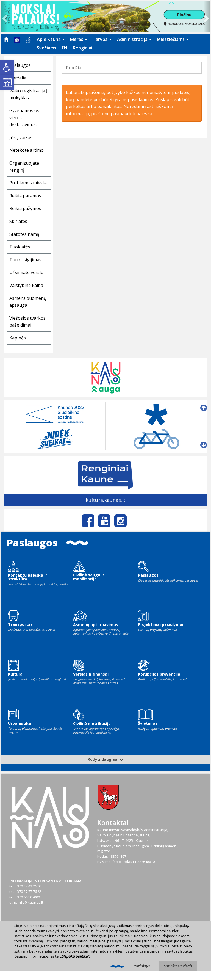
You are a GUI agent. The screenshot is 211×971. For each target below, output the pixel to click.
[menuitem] (6, 39)
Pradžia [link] (73, 68)
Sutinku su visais (178, 966)
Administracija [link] (133, 39)
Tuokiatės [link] (19, 247)
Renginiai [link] (82, 48)
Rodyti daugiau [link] (103, 759)
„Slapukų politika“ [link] (74, 956)
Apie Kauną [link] (49, 39)
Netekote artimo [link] (26, 150)
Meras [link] (77, 39)
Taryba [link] (101, 39)
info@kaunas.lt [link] (30, 902)
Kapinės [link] (17, 338)
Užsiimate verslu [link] (26, 272)
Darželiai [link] (18, 78)
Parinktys (142, 966)
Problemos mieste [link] (28, 183)
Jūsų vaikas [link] (20, 137)
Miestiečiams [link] (171, 39)
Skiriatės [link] (18, 221)
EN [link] (64, 48)
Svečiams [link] (46, 48)
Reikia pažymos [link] (25, 208)
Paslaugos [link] (20, 65)
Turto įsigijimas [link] (25, 260)
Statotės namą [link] (24, 234)
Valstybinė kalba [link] (26, 285)
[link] (7, 67)
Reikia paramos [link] (25, 196)
